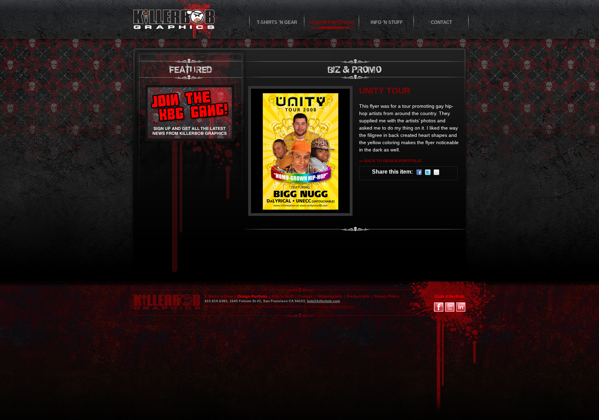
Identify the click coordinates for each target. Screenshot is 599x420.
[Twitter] (428, 173)
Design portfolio (331, 22)
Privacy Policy (386, 296)
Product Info (358, 296)
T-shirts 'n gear (277, 22)
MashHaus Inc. (342, 306)
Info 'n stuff (387, 22)
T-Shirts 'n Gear (219, 296)
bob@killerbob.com (323, 301)
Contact (441, 22)
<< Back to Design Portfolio (390, 161)
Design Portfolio (252, 296)
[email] (436, 173)
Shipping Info (329, 296)
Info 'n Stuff (283, 296)
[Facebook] (419, 173)
